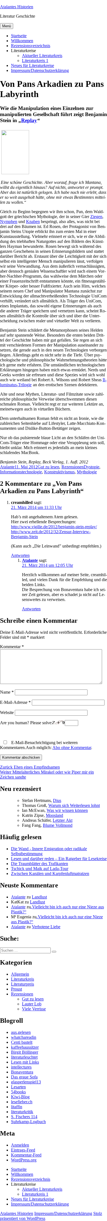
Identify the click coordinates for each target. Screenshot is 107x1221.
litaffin (16, 1106)
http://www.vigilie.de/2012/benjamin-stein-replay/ (54, 526)
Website (7, 712)
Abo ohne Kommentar (71, 747)
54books (18, 1091)
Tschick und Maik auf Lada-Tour (39, 868)
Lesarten (18, 1087)
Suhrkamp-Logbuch (28, 1121)
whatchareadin (23, 1037)
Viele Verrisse (34, 1009)
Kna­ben (33, 221)
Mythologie (87, 471)
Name (7, 692)
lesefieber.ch (21, 1101)
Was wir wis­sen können (67, 810)
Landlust (39, 897)
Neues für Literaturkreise (32, 65)
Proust (16, 989)
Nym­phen (8, 221)
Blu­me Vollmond (57, 825)
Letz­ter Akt (62, 820)
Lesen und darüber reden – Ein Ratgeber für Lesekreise (59, 858)
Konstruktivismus (59, 471)
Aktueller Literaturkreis (42, 55)
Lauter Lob (31, 1004)
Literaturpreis (22, 984)
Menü (6, 26)
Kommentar (12, 646)
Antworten (20, 555)
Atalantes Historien (16, 6)
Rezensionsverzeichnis (30, 45)
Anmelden (20, 1145)
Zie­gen (96, 216)
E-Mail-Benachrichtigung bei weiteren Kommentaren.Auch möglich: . (46, 745)
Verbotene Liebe (46, 926)
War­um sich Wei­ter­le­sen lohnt (74, 805)
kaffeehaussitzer (25, 1047)
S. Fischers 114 (24, 1116)
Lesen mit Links (25, 1062)
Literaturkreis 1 (35, 60)
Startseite (19, 35)
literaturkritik (22, 1111)
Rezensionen (72, 467)
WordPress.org (23, 1160)
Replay (29, 120)
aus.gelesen (21, 1032)
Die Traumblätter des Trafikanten (39, 863)
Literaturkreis (22, 979)
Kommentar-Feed (26, 1155)
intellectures (21, 1067)
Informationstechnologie (21, 471)
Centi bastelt (21, 1042)
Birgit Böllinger (24, 1052)
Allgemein (20, 974)
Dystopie (91, 467)
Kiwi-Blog (20, 1096)
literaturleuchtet (24, 1057)
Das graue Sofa (24, 1077)
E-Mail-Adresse (15, 702)
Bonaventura (22, 1072)
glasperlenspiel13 (26, 1082)
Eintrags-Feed (23, 1150)
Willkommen (22, 40)
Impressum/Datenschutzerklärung (40, 70)
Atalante (7, 467)
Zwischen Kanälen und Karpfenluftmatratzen (50, 873)
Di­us (57, 800)
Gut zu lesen (48, 467)
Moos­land (54, 815)
